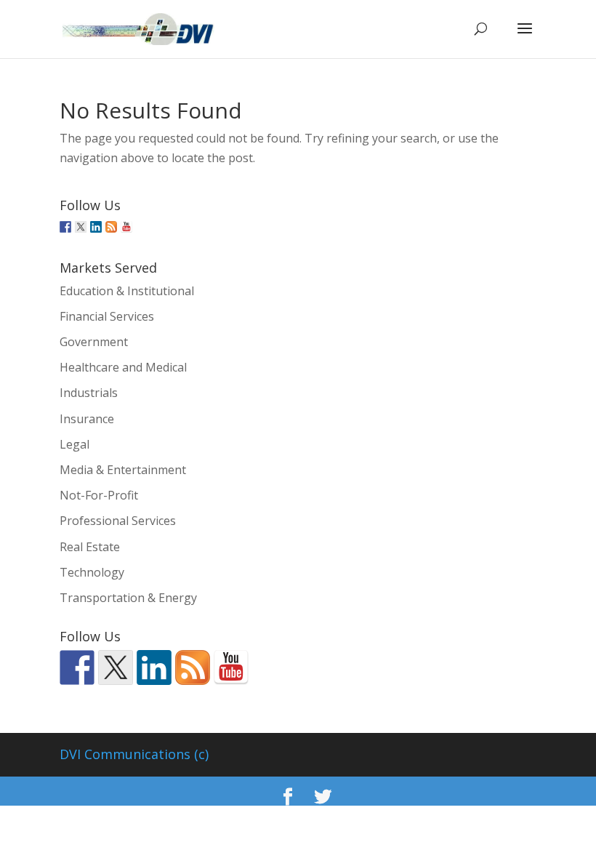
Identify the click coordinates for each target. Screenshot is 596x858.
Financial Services (107, 316)
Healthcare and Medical (123, 367)
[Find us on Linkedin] (96, 227)
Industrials (89, 393)
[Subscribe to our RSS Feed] (111, 227)
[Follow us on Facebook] (65, 227)
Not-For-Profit (99, 495)
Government (94, 342)
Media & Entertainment (123, 470)
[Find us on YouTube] (126, 227)
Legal (74, 444)
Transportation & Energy (128, 598)
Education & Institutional (127, 291)
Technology (92, 572)
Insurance (87, 419)
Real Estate (90, 547)
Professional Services (118, 521)
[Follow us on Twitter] (80, 227)
